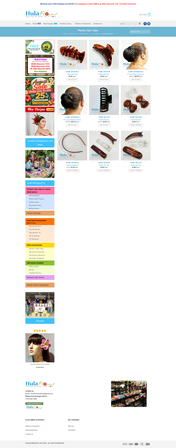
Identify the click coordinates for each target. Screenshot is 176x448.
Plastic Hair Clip (72, 74)
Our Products (72, 33)
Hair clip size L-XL (35, 232)
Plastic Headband (72, 165)
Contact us (97, 24)
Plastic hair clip (104, 120)
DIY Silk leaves (34, 239)
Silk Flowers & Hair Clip (36, 252)
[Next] (51, 121)
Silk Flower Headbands (36, 258)
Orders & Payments (83, 24)
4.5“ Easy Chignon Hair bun (72, 120)
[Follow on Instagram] (148, 23)
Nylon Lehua (34, 202)
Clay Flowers (35, 208)
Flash (35, 24)
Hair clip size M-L (34, 229)
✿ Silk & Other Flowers (36, 199)
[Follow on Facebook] (145, 23)
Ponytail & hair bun (35, 273)
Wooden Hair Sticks (35, 277)
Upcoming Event (31, 430)
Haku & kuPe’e (34, 266)
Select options (135, 125)
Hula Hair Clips (83, 33)
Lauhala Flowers (36, 205)
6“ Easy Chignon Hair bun (136, 74)
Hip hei (31, 270)
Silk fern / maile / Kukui (36, 248)
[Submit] (140, 23)
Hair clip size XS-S (35, 226)
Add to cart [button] (72, 79)
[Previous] (28, 121)
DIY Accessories (95, 33)
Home (27, 24)
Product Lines (65, 24)
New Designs (48, 24)
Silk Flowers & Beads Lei (37, 255)
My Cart (71, 426)
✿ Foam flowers (34, 195)
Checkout (71, 430)
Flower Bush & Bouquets (38, 285)
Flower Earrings (34, 213)
